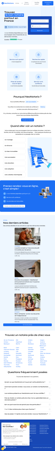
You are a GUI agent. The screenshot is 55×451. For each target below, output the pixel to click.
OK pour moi (25, 444)
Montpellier (7, 355)
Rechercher (40, 30)
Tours (17, 365)
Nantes (6, 357)
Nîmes (30, 357)
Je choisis (15, 444)
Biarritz (18, 344)
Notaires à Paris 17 (32, 431)
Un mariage (9, 140)
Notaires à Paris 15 (32, 428)
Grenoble (31, 349)
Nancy (42, 355)
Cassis (42, 347)
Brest (5, 347)
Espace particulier (26, 3)
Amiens (30, 340)
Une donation (9, 163)
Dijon (17, 349)
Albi (17, 340)
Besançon (7, 344)
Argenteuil (19, 342)
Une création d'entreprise (13, 175)
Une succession (10, 157)
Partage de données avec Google (10, 437)
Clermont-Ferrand (9, 349)
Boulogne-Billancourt (43, 345)
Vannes (30, 365)
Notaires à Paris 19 (44, 425)
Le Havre (42, 349)
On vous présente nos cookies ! (9, 438)
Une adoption (9, 169)
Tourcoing (7, 365)
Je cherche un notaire (47, 3)
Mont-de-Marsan (45, 353)
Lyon (41, 351)
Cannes (30, 347)
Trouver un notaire (27, 120)
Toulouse (42, 363)
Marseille (18, 353)
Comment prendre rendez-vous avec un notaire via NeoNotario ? (26, 387)
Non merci (6, 444)
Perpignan (19, 359)
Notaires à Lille (43, 431)
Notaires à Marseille (44, 428)
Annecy (6, 342)
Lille (17, 351)
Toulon (30, 363)
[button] (2, 448)
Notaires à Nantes (44, 433)
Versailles (43, 365)
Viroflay (18, 366)
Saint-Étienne (8, 363)
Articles (17, 3)
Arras (29, 342)
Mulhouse (31, 355)
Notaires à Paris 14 (32, 426)
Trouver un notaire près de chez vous (14, 206)
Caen (17, 347)
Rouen (30, 361)
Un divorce (8, 145)
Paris (5, 359)
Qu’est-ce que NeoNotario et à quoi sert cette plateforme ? (25, 382)
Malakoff (6, 353)
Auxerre (42, 342)
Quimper (30, 359)
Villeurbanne (7, 366)
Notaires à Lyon (43, 430)
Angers (42, 340)
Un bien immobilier (11, 151)
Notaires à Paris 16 (32, 430)
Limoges (30, 351)
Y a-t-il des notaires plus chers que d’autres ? (20, 409)
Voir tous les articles (27, 324)
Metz (29, 353)
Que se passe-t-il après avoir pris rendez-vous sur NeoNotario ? (26, 414)
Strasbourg (19, 363)
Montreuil (19, 355)
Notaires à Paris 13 (32, 425)
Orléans (42, 357)
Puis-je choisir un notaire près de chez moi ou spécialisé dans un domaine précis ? (26, 399)
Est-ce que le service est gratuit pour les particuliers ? (23, 404)
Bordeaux (31, 344)
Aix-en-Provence (9, 340)
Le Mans (6, 351)
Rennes (6, 361)
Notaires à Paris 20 (44, 426)
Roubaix (18, 361)
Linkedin (30, 439)
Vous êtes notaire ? (37, 3)
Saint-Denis (43, 361)
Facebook (30, 441)
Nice (17, 357)
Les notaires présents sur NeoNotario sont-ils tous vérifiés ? (25, 393)
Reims (42, 359)
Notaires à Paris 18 (32, 433)
